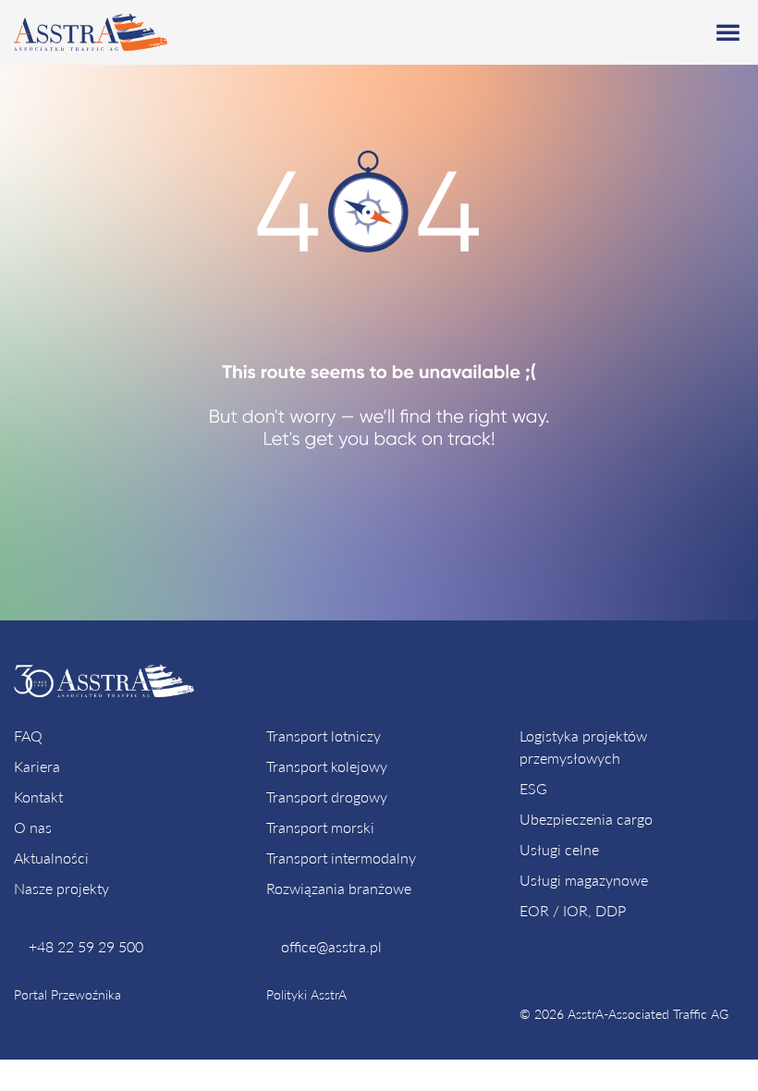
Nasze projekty (61, 888)
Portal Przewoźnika (67, 994)
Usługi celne (559, 849)
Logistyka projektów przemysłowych (583, 746)
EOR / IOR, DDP (573, 910)
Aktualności (51, 857)
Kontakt (38, 796)
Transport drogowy (326, 796)
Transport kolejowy (326, 766)
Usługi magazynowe (584, 880)
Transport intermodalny (341, 857)
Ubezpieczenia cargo (586, 818)
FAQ (28, 735)
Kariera (37, 766)
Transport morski (320, 827)
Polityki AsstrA (306, 994)
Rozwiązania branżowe (338, 888)
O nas (33, 827)
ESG (533, 788)
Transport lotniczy (323, 735)
